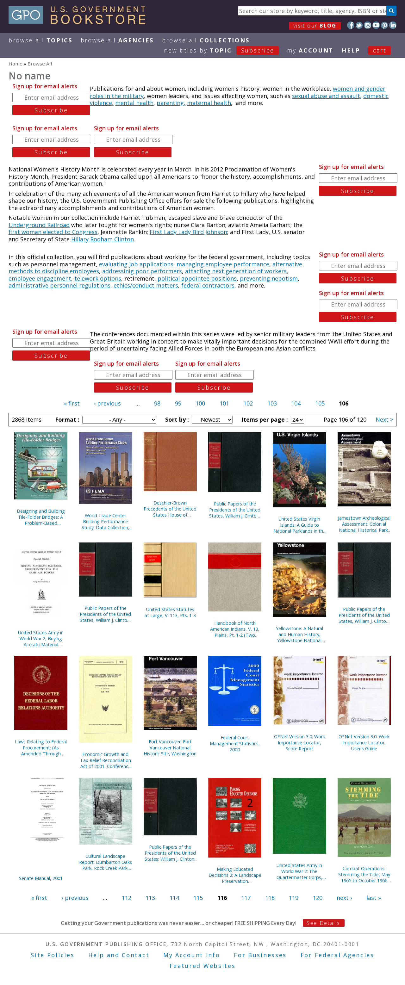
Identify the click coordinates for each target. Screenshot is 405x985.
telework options (97, 278)
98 (157, 403)
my (310, 50)
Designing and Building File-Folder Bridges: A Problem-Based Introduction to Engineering (41, 517)
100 (200, 403)
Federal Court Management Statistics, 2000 (235, 743)
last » (373, 897)
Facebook (350, 25)
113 (150, 897)
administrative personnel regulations (59, 285)
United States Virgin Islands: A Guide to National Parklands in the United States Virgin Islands (299, 525)
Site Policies (52, 955)
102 (248, 403)
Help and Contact (118, 955)
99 (178, 403)
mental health (134, 103)
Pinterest (384, 25)
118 (270, 897)
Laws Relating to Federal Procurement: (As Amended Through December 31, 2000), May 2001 (41, 748)
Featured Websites (203, 966)
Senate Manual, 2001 (41, 878)
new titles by (219, 50)
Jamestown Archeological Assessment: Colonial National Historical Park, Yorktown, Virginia (364, 524)
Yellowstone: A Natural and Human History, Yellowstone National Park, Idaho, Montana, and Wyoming (299, 634)
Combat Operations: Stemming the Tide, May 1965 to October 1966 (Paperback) (364, 874)
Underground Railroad (39, 225)
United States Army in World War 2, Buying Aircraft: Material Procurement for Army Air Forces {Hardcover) (40, 638)
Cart (379, 50)
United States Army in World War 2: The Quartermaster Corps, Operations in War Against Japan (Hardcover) (299, 871)
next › (344, 897)
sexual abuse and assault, (327, 96)
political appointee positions (197, 278)
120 (317, 897)
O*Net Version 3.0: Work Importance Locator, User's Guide (364, 743)
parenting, (171, 103)
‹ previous (107, 403)
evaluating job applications (136, 264)
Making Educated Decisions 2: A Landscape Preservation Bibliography (235, 875)
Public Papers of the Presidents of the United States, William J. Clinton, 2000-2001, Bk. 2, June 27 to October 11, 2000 (235, 510)
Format (66, 419)
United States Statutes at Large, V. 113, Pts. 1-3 (170, 612)
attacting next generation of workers (236, 271)
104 (296, 403)
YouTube (376, 25)
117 (246, 897)
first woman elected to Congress (53, 232)
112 (126, 897)
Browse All (40, 40)
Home (15, 63)
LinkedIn (392, 25)
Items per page (263, 419)
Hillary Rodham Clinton (102, 239)
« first (72, 403)
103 (272, 403)
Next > (384, 419)
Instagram (367, 25)
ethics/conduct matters (146, 285)
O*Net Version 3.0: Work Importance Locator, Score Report (299, 743)
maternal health (209, 103)
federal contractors (207, 285)
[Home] (80, 22)
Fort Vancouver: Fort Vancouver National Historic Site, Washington (170, 748)
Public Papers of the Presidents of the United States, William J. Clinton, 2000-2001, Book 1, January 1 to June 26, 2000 (105, 614)
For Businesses (260, 955)
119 (293, 897)
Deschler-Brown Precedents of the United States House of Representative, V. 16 (170, 509)
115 (198, 897)
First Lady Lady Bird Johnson (188, 232)
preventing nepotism (269, 278)
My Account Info (191, 955)
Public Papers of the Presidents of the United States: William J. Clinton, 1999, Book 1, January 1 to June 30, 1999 (170, 853)
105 (320, 403)
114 (174, 897)
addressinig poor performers (142, 271)
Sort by (176, 419)
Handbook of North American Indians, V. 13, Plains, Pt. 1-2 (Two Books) (234, 629)
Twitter (359, 25)
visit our (315, 25)
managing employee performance (223, 264)
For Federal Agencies (337, 955)
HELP (351, 50)
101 (224, 403)
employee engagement (40, 278)
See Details (323, 923)
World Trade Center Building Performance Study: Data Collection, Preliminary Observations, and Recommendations (105, 521)
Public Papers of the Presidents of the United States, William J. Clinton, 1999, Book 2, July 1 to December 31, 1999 (364, 615)
